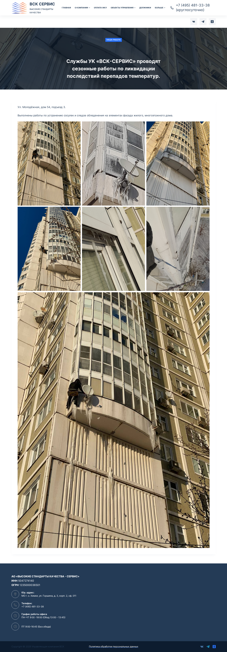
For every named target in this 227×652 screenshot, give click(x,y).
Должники (145, 7)
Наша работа (114, 40)
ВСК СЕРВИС (42, 4)
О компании (81, 7)
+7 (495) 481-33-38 (32, 606)
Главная (66, 7)
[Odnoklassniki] (212, 21)
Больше (159, 7)
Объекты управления (122, 7)
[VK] (193, 21)
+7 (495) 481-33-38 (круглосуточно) (193, 7)
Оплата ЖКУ (100, 7)
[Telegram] (203, 21)
